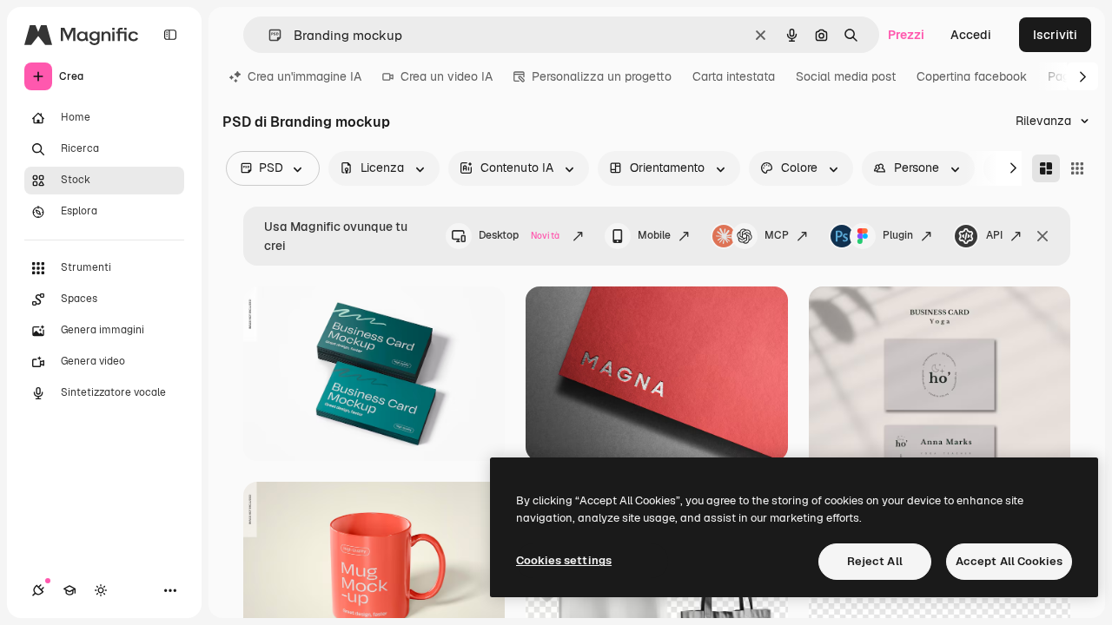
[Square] (1077, 168)
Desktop (519, 235)
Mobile (654, 235)
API (994, 235)
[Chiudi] (1042, 236)
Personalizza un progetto (602, 76)
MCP (776, 235)
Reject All (875, 561)
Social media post (846, 76)
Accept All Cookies (1009, 561)
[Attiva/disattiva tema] (101, 590)
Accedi (970, 35)
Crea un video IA (446, 76)
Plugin (898, 235)
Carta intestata (733, 76)
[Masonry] (1046, 168)
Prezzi (906, 35)
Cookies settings (564, 560)
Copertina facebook (972, 76)
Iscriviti (1055, 35)
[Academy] (69, 590)
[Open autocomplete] (268, 35)
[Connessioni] (38, 590)
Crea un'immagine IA (304, 76)
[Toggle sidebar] (170, 35)
